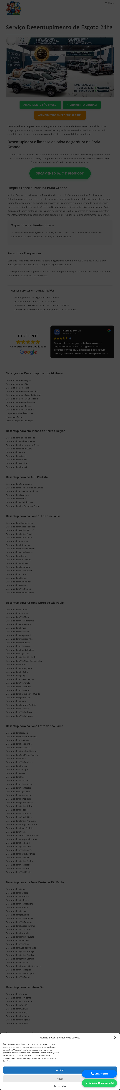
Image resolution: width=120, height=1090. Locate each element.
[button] (115, 1037)
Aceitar (60, 1070)
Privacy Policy (60, 1086)
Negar (60, 1078)
